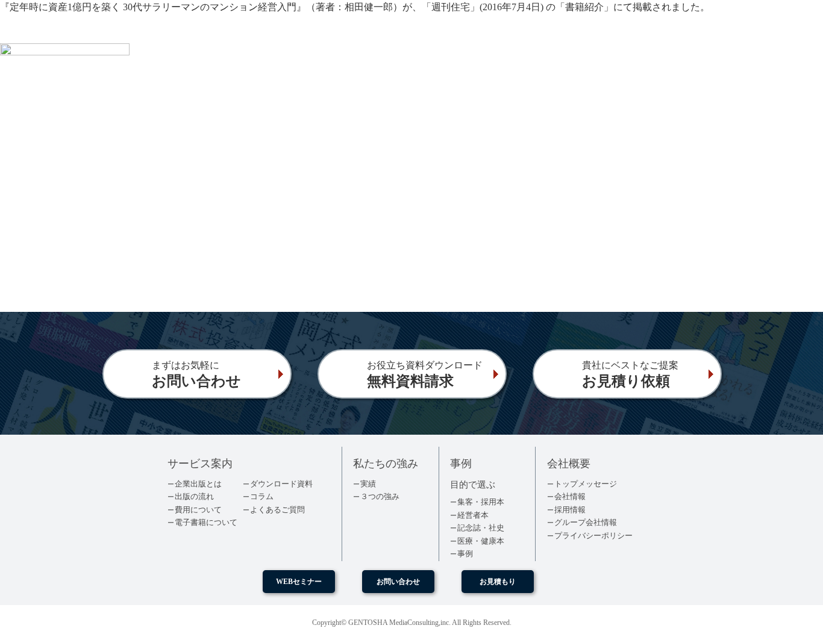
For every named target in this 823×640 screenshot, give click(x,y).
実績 (368, 483)
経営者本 (473, 515)
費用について (198, 509)
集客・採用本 (480, 501)
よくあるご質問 (277, 509)
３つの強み (379, 496)
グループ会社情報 (585, 522)
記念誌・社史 (480, 527)
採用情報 (570, 509)
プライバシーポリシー (593, 535)
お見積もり (498, 581)
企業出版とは (198, 483)
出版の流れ (194, 496)
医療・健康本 (480, 540)
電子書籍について (206, 522)
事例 (465, 553)
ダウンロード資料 (281, 483)
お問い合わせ (398, 581)
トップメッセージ (585, 483)
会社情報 (570, 496)
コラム (262, 496)
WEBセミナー (299, 581)
